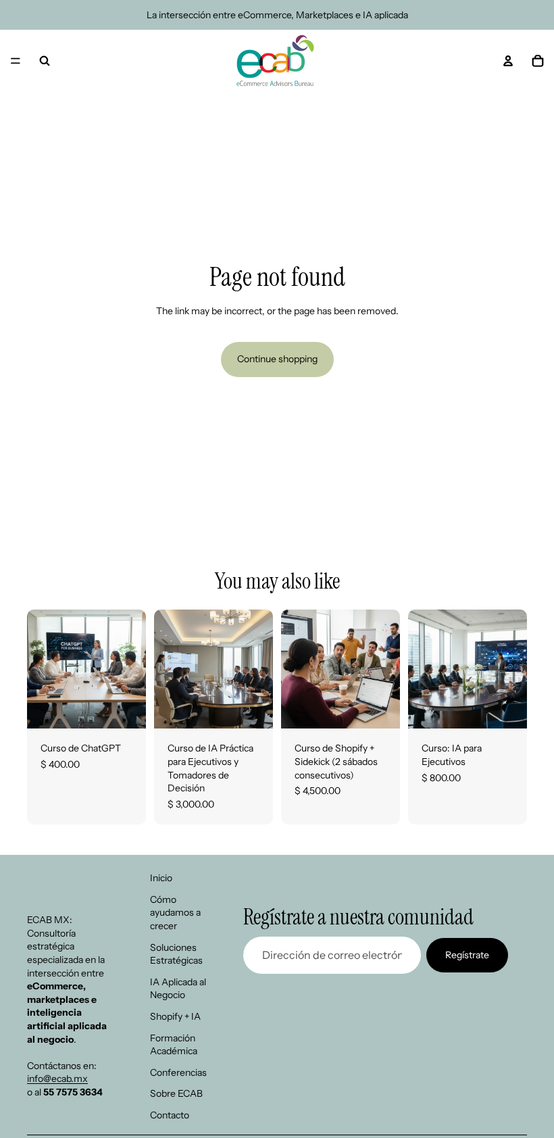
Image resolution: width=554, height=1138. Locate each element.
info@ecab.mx (57, 1078)
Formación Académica (173, 1045)
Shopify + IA (175, 1016)
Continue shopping (277, 359)
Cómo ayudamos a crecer (175, 912)
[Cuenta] (508, 61)
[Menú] (15, 60)
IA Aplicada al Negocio (178, 988)
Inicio (161, 878)
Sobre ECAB (176, 1093)
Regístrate (467, 955)
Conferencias (178, 1072)
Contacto (169, 1115)
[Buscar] (44, 61)
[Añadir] (125, 708)
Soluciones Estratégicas (176, 954)
